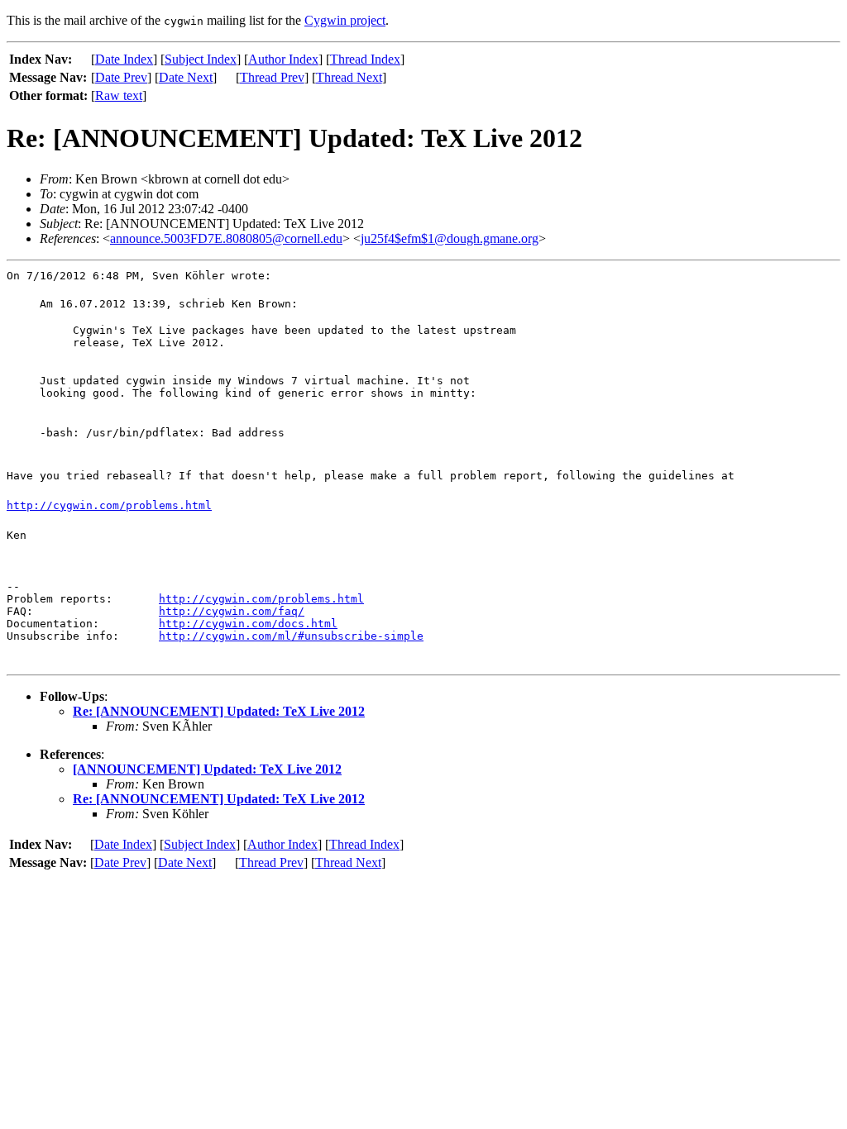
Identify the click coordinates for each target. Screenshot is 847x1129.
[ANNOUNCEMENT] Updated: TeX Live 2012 (207, 769)
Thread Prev (272, 77)
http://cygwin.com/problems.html (109, 505)
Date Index (124, 59)
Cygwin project (344, 20)
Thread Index (365, 59)
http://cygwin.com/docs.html (248, 623)
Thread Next (349, 77)
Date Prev (121, 77)
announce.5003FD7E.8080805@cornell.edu (226, 238)
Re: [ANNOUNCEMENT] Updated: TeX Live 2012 (219, 711)
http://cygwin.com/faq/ (231, 611)
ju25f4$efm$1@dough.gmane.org (449, 238)
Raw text (118, 95)
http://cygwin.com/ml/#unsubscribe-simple (291, 636)
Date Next (186, 77)
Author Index (283, 59)
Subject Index (201, 59)
